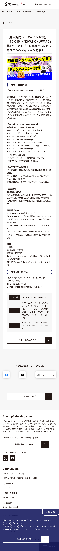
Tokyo (5, 477)
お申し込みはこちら (28, 340)
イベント (14, 11)
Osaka (27, 477)
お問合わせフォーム (24, 444)
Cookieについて (23, 539)
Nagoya (20, 477)
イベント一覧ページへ (28, 396)
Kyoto (34, 477)
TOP (6, 11)
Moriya (12, 477)
